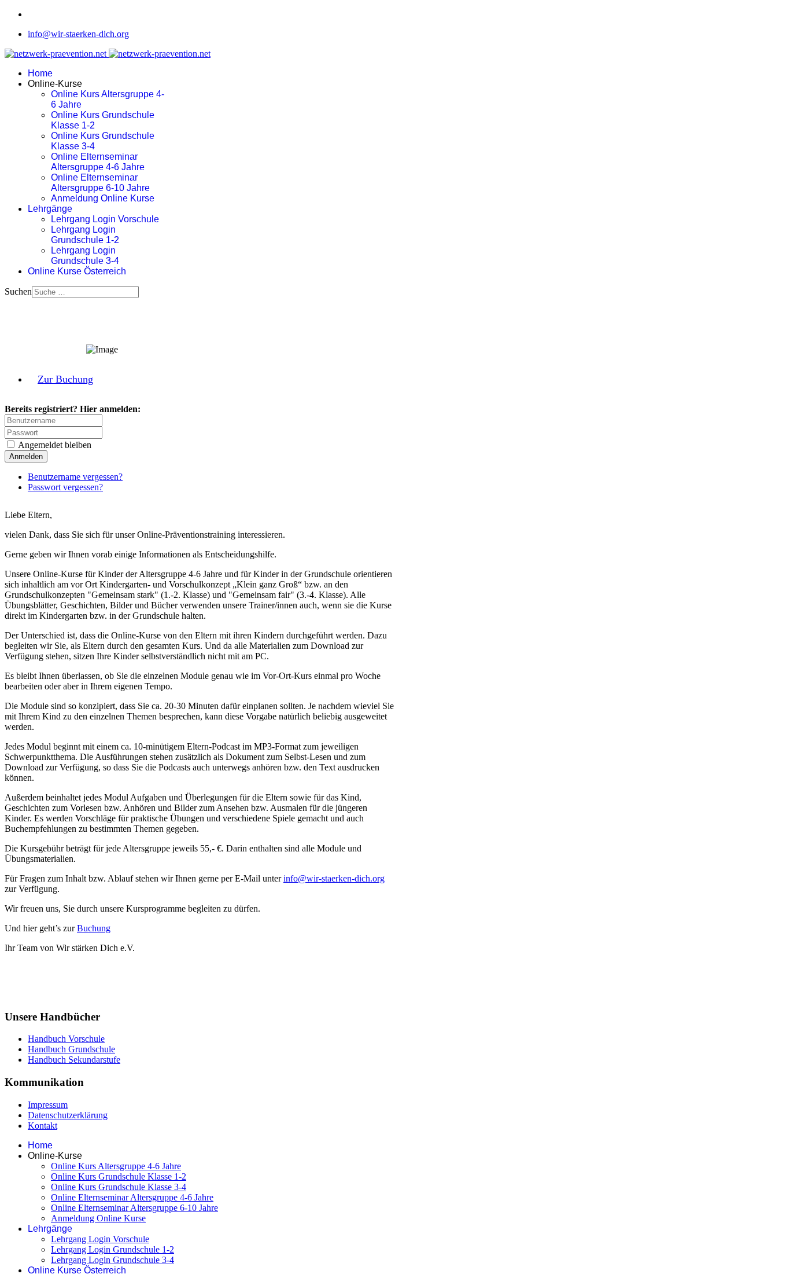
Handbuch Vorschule (66, 1039)
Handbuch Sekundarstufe (74, 1059)
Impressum (48, 1105)
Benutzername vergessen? (75, 477)
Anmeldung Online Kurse (102, 198)
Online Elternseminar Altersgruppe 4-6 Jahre (98, 162)
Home (40, 73)
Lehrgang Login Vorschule (105, 219)
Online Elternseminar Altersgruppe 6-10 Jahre (100, 182)
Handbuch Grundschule (71, 1049)
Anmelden (26, 456)
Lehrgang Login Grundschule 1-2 (85, 235)
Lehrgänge (50, 209)
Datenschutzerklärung (68, 1115)
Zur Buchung (65, 379)
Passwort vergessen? (65, 487)
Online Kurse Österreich (77, 271)
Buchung (93, 928)
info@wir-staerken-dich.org (78, 34)
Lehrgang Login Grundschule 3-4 (85, 255)
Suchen (18, 291)
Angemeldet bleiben (54, 445)
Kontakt (42, 1125)
